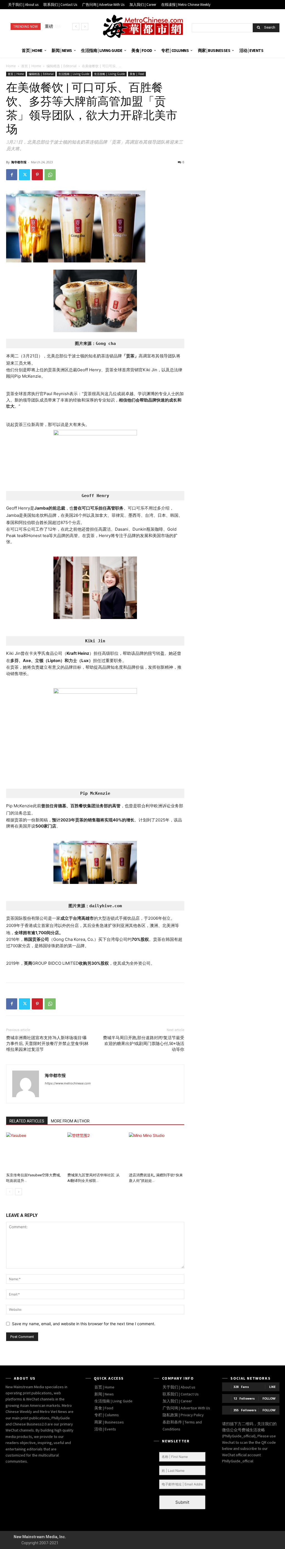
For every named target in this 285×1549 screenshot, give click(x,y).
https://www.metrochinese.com (68, 1083)
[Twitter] (24, 174)
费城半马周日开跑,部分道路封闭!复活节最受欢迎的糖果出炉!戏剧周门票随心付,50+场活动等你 (143, 1043)
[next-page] (18, 1191)
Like (272, 1387)
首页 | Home (31, 66)
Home (11, 66)
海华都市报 (18, 162)
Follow (269, 1398)
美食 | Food (137, 74)
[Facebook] (11, 174)
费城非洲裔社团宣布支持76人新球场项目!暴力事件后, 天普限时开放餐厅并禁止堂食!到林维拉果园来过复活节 (47, 1043)
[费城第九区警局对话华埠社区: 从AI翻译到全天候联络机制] (95, 1151)
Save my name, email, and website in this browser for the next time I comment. (83, 1323)
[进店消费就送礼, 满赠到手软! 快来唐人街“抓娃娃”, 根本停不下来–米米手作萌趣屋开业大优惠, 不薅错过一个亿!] (156, 1151)
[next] (84, 26)
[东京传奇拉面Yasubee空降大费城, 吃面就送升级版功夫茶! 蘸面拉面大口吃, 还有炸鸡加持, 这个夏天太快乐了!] (34, 1151)
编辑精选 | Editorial (61, 66)
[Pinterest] (37, 174)
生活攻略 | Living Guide (109, 74)
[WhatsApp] (50, 174)
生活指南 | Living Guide (73, 74)
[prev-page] (9, 1191)
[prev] (75, 26)
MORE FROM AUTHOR (70, 1121)
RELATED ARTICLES (26, 1121)
